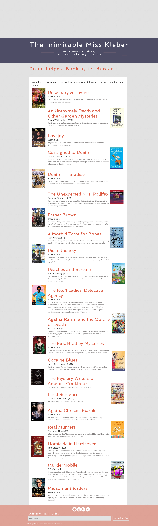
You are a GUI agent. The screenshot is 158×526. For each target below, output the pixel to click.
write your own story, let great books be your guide (79, 53)
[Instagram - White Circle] (79, 509)
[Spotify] (74, 509)
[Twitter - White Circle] (88, 509)
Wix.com (59, 524)
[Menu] (124, 57)
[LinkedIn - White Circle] (83, 509)
